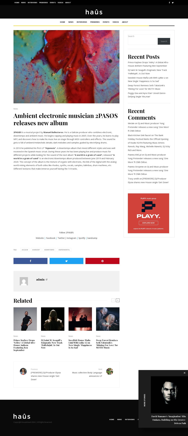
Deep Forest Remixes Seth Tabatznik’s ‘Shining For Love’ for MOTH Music (107, 344)
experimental (65, 250)
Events (53, 3)
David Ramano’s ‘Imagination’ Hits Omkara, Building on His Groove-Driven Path (168, 420)
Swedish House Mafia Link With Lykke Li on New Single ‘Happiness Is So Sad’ (80, 344)
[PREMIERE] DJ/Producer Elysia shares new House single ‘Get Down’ (46, 374)
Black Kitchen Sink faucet (139, 135)
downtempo (49, 250)
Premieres (43, 3)
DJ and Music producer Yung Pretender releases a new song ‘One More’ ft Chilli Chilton (148, 127)
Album (25, 250)
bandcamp (92, 238)
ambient (36, 250)
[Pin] (102, 261)
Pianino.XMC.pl (134, 154)
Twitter (61, 238)
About (68, 3)
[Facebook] (169, 2)
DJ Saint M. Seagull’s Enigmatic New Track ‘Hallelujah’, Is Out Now (51, 344)
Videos (60, 3)
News (23, 3)
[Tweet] (67, 261)
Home (16, 3)
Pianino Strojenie (136, 166)
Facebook (50, 238)
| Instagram (70, 238)
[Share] (30, 261)
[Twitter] (173, 2)
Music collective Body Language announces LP (87, 372)
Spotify (82, 238)
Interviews (32, 3)
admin (40, 279)
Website (40, 238)
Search (131, 36)
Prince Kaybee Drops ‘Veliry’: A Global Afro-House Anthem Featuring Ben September (24, 345)
